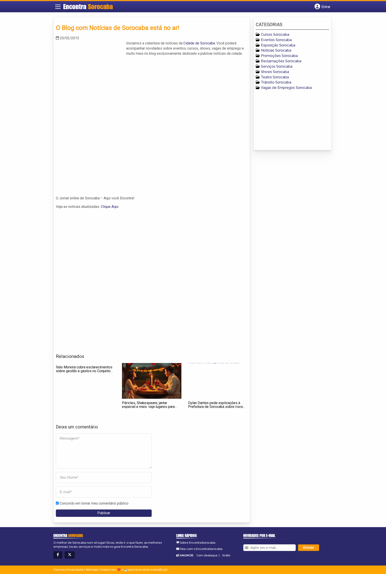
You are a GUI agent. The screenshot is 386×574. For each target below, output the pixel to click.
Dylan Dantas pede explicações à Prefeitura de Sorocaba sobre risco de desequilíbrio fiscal (215, 407)
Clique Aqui (109, 207)
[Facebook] (57, 555)
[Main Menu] (57, 6)
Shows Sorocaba (275, 72)
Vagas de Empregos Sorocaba (286, 88)
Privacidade (75, 569)
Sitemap (91, 569)
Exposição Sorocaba (278, 45)
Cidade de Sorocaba (199, 43)
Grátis (226, 555)
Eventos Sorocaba (276, 40)
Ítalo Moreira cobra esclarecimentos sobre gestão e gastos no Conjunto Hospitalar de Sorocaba (84, 371)
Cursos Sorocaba (275, 34)
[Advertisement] (89, 72)
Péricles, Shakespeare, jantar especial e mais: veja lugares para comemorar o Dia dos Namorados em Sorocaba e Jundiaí (151, 409)
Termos (59, 569)
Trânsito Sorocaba (276, 82)
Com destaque (207, 555)
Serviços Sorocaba (276, 66)
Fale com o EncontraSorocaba (201, 549)
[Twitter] (70, 555)
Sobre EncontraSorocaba (197, 542)
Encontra (88, 6)
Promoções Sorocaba (279, 56)
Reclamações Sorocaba (281, 61)
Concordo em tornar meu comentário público (94, 503)
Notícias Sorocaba (276, 50)
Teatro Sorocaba (275, 77)
